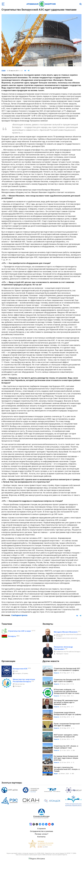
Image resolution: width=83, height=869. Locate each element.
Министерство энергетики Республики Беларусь (68, 635)
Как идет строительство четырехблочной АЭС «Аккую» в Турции (67, 769)
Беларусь (12, 636)
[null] (25, 70)
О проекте (41, 829)
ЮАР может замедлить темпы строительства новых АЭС (66, 736)
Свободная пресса (19, 615)
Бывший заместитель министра (66, 638)
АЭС (16, 671)
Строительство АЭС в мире (19, 631)
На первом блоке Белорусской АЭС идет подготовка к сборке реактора (66, 758)
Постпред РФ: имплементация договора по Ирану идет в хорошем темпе (66, 702)
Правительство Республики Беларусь (68, 651)
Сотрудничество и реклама (41, 831)
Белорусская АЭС (20, 669)
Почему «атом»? (41, 834)
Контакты (41, 837)
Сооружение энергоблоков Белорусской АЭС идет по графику (67, 713)
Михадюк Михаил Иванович (66, 632)
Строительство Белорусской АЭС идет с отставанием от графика (67, 669)
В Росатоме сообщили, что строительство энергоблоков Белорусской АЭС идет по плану (66, 691)
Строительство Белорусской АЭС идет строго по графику (67, 680)
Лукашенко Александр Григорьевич (63, 648)
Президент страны (62, 653)
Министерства (19, 684)
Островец (25, 673)
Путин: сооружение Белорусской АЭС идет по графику (67, 724)
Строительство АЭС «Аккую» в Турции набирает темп (66, 747)
